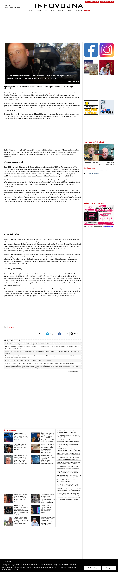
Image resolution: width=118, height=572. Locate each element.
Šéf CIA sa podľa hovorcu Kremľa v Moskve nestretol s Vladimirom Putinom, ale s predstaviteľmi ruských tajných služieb (68, 431)
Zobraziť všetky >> (74, 372)
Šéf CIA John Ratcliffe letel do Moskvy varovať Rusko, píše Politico (20, 447)
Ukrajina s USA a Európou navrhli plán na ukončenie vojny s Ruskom (68, 480)
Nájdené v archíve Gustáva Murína (97, 171)
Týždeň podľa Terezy (92, 173)
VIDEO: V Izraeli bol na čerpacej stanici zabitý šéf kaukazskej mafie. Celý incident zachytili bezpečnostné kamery (69, 489)
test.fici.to (110, 226)
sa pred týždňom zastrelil (51, 93)
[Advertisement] (58, 26)
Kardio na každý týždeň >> (106, 164)
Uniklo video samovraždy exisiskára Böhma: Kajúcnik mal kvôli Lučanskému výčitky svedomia (33, 344)
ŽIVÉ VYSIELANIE (107, 2)
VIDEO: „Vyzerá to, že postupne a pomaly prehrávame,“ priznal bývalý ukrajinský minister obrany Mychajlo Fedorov (47, 448)
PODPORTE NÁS (92, 2)
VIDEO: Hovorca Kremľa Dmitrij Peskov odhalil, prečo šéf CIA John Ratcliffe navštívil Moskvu (21, 436)
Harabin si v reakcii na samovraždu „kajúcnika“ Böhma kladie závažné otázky (28, 360)
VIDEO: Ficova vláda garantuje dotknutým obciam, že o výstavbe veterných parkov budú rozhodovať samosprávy (68, 436)
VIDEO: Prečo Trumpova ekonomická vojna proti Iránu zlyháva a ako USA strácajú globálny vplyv (68, 462)
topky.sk (11, 327)
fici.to (104, 226)
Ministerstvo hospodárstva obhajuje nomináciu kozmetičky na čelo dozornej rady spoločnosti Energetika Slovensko (69, 476)
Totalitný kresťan (91, 162)
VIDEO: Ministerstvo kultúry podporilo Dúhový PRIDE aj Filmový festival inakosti (47, 509)
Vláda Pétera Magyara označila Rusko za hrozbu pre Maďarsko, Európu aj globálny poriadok (20, 498)
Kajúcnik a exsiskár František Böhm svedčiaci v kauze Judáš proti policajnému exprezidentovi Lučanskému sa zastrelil (39, 363)
